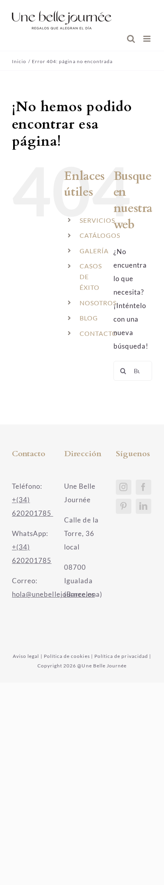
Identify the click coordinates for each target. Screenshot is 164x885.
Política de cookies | (68, 656)
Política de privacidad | (122, 656)
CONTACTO (98, 333)
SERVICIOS (97, 220)
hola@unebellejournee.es (53, 594)
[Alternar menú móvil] (147, 39)
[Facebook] (143, 487)
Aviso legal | (28, 656)
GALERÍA (94, 251)
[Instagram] (123, 487)
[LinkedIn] (143, 506)
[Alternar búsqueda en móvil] (131, 39)
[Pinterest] (123, 506)
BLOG (89, 318)
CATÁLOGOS (100, 235)
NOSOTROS (98, 303)
